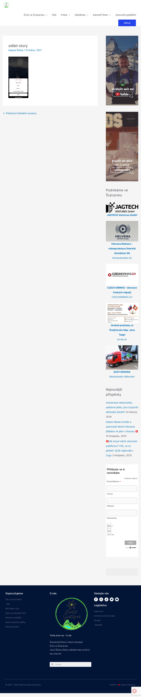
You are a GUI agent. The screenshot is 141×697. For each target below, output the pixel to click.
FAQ (54, 15)
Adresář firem (100, 15)
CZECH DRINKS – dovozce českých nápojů (122, 290)
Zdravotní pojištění (125, 15)
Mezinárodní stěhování (122, 376)
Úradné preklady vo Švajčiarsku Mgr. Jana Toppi (122, 330)
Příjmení (110, 506)
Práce (64, 15)
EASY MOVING (122, 372)
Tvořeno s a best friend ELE (122, 685)
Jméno (110, 494)
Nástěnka (80, 15)
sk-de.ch (122, 339)
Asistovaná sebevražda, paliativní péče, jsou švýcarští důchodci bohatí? (122, 407)
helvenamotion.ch (122, 258)
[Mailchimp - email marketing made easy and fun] (131, 547)
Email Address (114, 481)
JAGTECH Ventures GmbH (122, 215)
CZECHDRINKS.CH (122, 297)
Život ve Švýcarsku (34, 15)
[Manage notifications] (134, 691)
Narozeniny (112, 518)
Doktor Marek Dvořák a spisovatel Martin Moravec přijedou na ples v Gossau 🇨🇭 (122, 427)
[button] (127, 23)
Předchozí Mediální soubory (20, 113)
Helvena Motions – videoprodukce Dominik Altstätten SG (122, 248)
